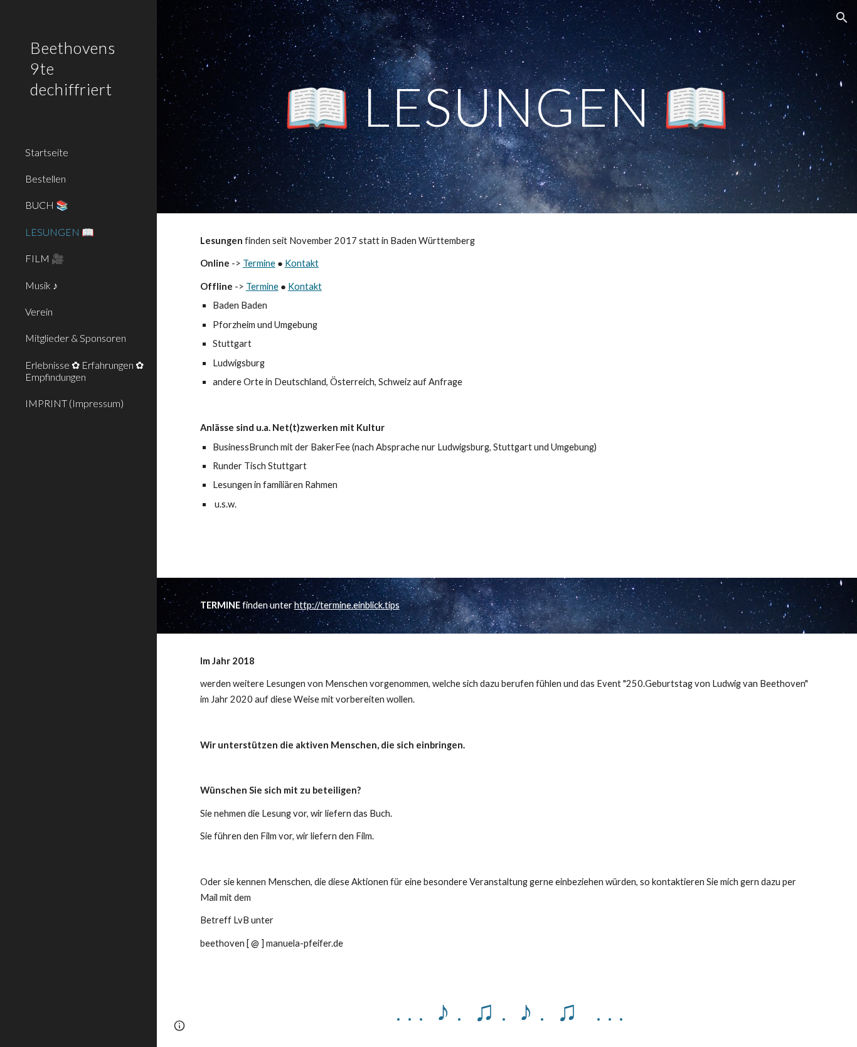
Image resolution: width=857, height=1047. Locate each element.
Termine (259, 263)
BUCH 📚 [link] (46, 205)
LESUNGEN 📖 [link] (59, 232)
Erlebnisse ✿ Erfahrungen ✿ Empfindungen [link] (84, 371)
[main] (507, 106)
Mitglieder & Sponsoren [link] (75, 338)
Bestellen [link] (45, 178)
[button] (842, 18)
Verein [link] (39, 311)
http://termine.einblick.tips (347, 605)
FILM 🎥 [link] (44, 258)
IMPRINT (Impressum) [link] (74, 403)
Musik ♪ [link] (41, 285)
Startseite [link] (46, 152)
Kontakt (302, 263)
